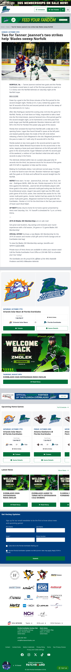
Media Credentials (28, 647)
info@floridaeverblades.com (26, 640)
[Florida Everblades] (5, 9)
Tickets (20, 328)
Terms (49, 647)
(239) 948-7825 (21, 638)
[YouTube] (48, 654)
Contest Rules (16, 647)
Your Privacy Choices (59, 647)
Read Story (36, 382)
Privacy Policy (41, 647)
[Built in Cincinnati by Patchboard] (35, 664)
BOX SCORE (13, 96)
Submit (35, 558)
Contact (7, 647)
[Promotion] (35, 3)
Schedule (41, 10)
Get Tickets (55, 10)
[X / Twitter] (35, 654)
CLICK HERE (19, 245)
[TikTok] (42, 654)
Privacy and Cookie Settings (35, 650)
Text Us (64, 668)
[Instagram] (28, 654)
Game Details (53, 328)
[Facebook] (22, 654)
